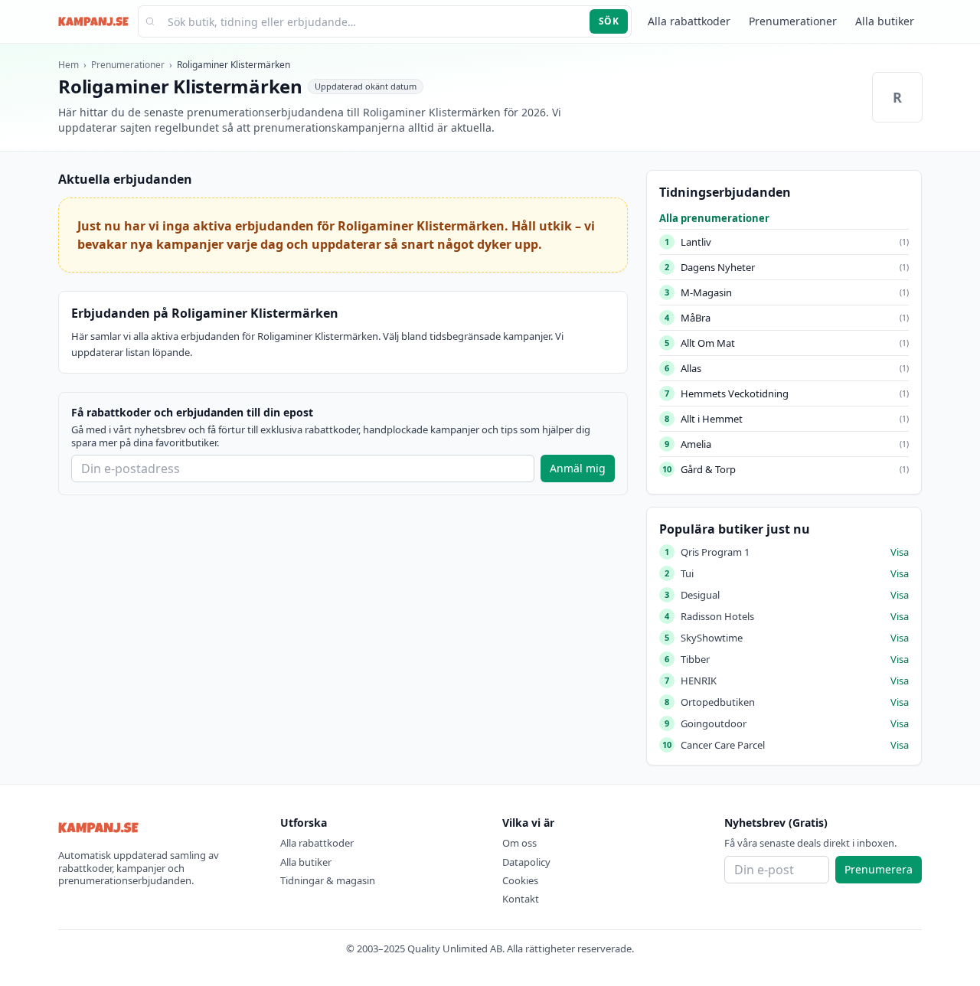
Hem (68, 64)
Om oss (519, 843)
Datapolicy (526, 862)
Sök (609, 21)
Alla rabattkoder (689, 21)
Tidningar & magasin (327, 880)
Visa (899, 552)
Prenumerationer (793, 21)
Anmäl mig (578, 468)
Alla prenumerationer (714, 218)
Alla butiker (884, 21)
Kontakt (520, 899)
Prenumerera (878, 869)
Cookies (520, 880)
